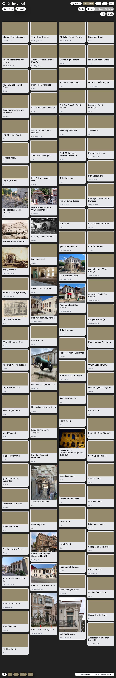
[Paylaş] (103, 14)
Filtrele (10, 9)
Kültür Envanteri (13, 3)
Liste (100, 9)
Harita (110, 9)
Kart (92, 9)
